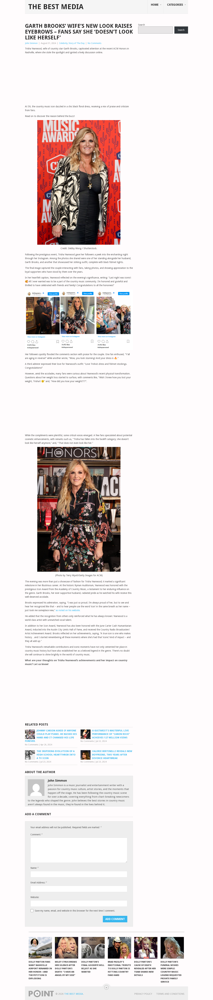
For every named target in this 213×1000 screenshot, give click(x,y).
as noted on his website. (68, 610)
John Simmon (31, 43)
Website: (34, 897)
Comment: (36, 834)
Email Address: (38, 882)
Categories (175, 4)
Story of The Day (77, 43)
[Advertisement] (79, 79)
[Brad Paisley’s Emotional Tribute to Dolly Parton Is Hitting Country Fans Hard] (119, 948)
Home (154, 4)
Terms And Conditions (170, 994)
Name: (34, 867)
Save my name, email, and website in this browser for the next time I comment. (75, 910)
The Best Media (55, 6)
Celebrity (63, 43)
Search (141, 24)
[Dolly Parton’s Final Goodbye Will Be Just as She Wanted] (93, 948)
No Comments (94, 43)
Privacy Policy (143, 994)
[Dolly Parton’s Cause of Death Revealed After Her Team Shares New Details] (145, 948)
